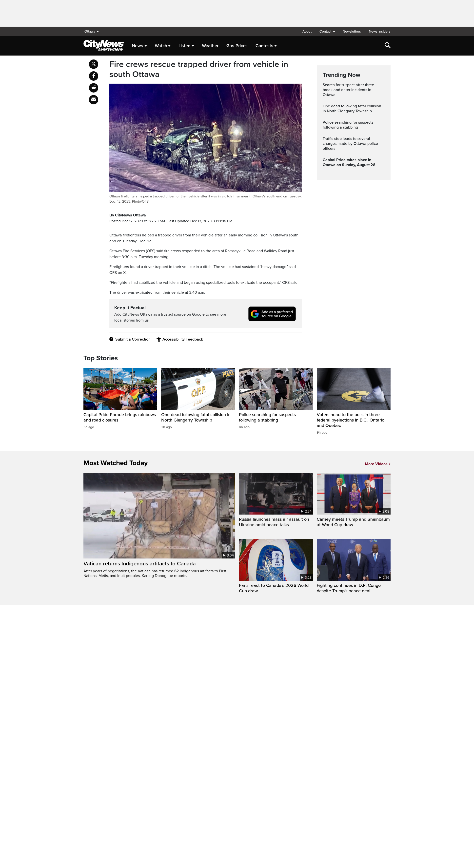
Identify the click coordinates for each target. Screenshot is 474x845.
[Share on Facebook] (93, 76)
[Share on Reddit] (93, 88)
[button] (327, 31)
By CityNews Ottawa (127, 215)
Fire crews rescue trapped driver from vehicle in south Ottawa (198, 69)
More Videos (376, 463)
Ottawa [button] (89, 31)
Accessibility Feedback (182, 339)
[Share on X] (93, 64)
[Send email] (93, 99)
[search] (388, 45)
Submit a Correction (133, 339)
